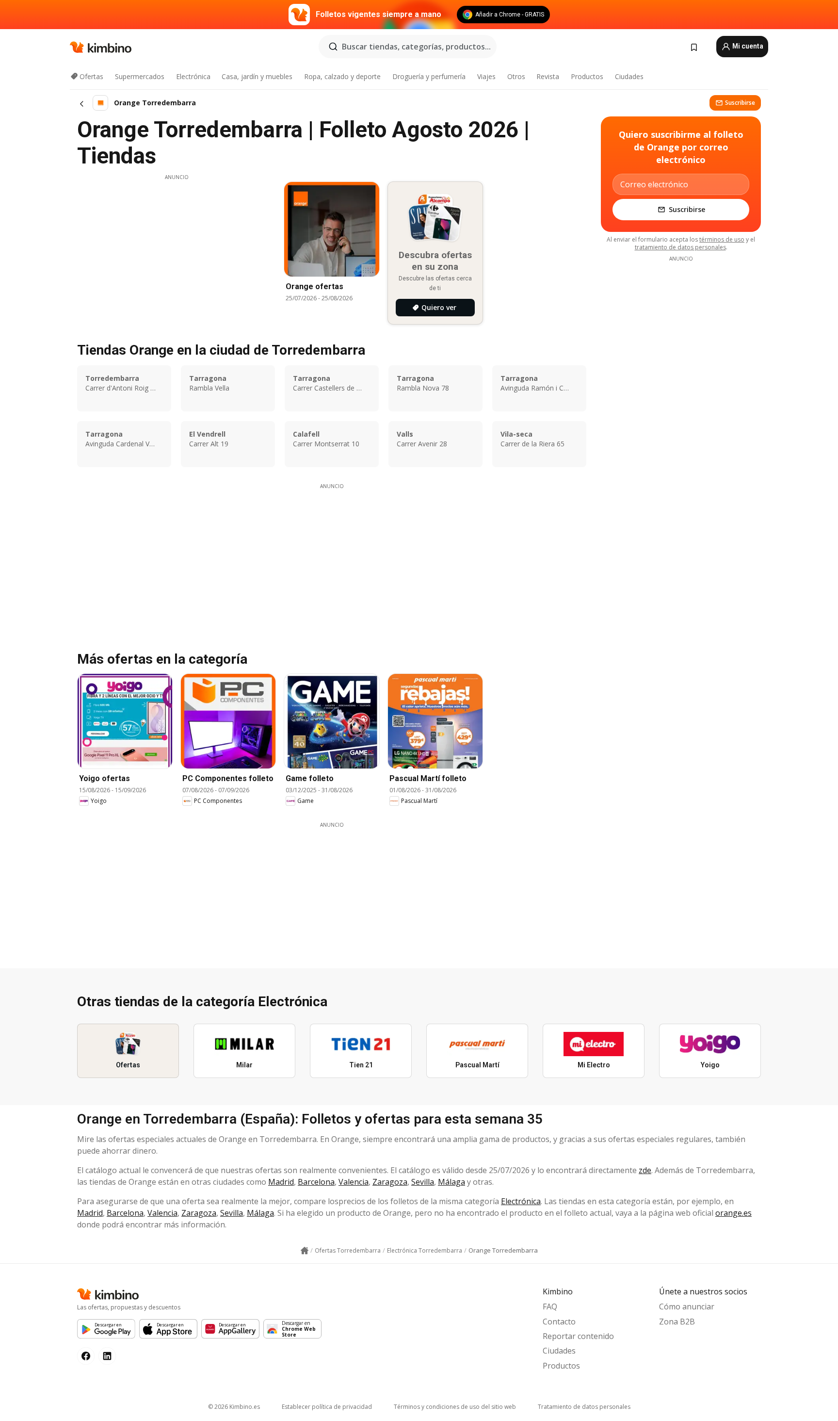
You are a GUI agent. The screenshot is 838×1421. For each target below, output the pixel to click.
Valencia (353, 1181)
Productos (587, 76)
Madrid (281, 1181)
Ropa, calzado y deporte (342, 76)
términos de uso (721, 239)
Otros (516, 76)
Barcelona (316, 1181)
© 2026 (234, 1407)
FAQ (550, 1306)
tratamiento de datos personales (680, 247)
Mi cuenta (747, 46)
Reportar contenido (578, 1336)
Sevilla (422, 1181)
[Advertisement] (176, 249)
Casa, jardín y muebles (257, 76)
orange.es (733, 1213)
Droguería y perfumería (429, 76)
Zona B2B (677, 1321)
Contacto (559, 1321)
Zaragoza (389, 1181)
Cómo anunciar (686, 1306)
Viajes (486, 76)
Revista (547, 76)
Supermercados (139, 76)
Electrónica (193, 76)
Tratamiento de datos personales (584, 1407)
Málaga (451, 1181)
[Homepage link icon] (304, 1251)
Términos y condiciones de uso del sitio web (455, 1407)
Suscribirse (740, 102)
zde (645, 1170)
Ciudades (629, 76)
